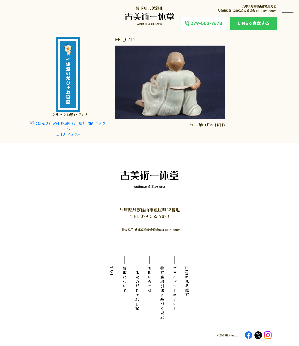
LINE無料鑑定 (187, 281)
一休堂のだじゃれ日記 (137, 288)
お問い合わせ (149, 279)
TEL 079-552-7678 (149, 216)
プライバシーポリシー (174, 288)
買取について (124, 279)
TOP (112, 271)
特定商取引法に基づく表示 (162, 293)
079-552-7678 (206, 23)
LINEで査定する (253, 23)
